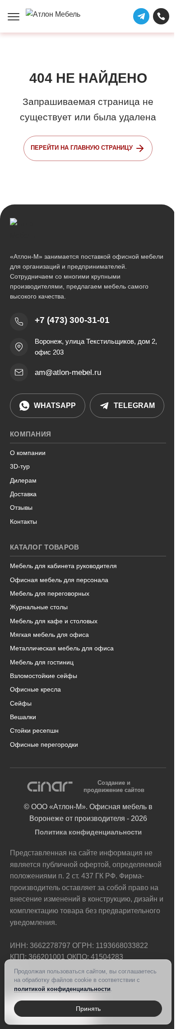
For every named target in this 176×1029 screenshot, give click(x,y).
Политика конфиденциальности (88, 832)
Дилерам (23, 480)
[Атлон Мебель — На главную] (57, 16)
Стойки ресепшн (34, 730)
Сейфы (21, 703)
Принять (88, 1008)
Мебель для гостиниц (42, 662)
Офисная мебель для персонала (59, 579)
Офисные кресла (35, 689)
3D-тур (20, 466)
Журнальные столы (39, 607)
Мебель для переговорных (49, 593)
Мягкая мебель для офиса (49, 634)
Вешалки (23, 717)
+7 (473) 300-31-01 (72, 320)
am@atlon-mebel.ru (68, 372)
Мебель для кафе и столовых (53, 621)
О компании (28, 452)
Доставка (23, 494)
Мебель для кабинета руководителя (63, 565)
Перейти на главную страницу (82, 147)
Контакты (23, 521)
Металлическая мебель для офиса (62, 648)
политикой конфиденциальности (62, 989)
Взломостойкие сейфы (43, 675)
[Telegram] (141, 16)
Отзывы (21, 507)
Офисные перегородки (44, 744)
